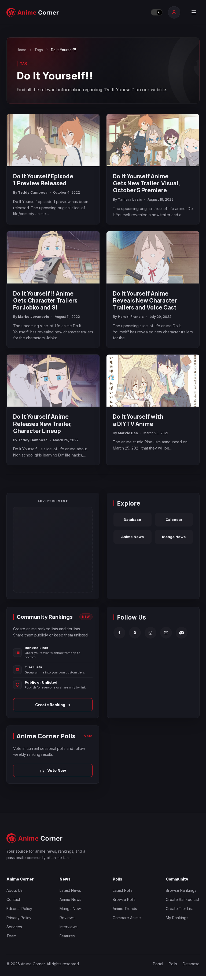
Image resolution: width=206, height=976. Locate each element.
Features (67, 936)
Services (14, 927)
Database (132, 519)
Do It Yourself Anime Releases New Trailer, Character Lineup (42, 423)
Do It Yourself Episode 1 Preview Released (43, 180)
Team (11, 936)
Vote (88, 736)
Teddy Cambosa (32, 192)
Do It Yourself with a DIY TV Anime (138, 420)
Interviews (69, 927)
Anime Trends (125, 908)
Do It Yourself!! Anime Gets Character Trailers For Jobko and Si (45, 300)
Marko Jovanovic (33, 317)
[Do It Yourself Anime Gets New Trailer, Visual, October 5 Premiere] (152, 140)
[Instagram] (150, 633)
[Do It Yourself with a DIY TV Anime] (152, 381)
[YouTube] (166, 633)
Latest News (70, 890)
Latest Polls (123, 890)
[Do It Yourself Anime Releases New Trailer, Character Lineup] (53, 381)
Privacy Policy (18, 917)
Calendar (173, 519)
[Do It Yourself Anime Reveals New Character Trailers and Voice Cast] (152, 257)
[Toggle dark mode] (157, 12)
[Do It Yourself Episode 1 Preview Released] (53, 140)
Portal (158, 964)
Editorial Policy (19, 908)
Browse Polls (124, 899)
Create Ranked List (182, 899)
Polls (173, 964)
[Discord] (181, 633)
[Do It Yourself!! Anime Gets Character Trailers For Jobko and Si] (53, 257)
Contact (13, 899)
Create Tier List (179, 908)
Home (21, 50)
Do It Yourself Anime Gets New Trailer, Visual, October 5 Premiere (146, 183)
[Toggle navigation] (194, 12)
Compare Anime (127, 917)
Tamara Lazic (130, 199)
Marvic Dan (128, 433)
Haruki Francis (131, 317)
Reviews (67, 917)
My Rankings (177, 917)
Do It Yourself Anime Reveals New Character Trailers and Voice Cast (145, 300)
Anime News (132, 537)
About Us (14, 890)
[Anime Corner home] (32, 12)
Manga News (174, 537)
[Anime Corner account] (174, 12)
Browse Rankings (181, 890)
